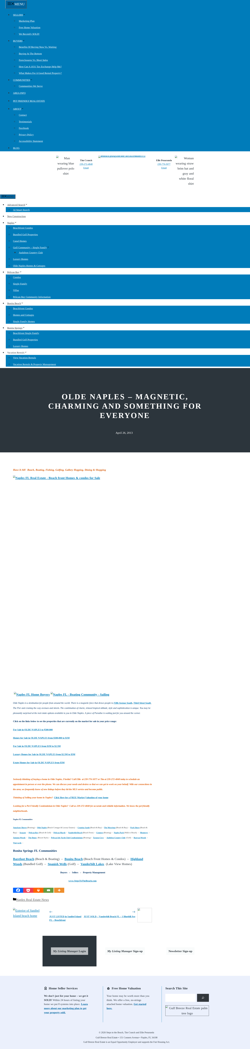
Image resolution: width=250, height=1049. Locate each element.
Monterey (144, 833)
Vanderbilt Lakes (92, 864)
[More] (59, 890)
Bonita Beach (14, 303)
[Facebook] (18, 890)
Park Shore (135, 827)
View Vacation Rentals (24, 357)
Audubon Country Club (31, 252)
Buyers (17, 41)
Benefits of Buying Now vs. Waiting (38, 47)
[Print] (38, 890)
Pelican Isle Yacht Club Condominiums (67, 838)
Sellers (18, 15)
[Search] (203, 998)
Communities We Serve (31, 86)
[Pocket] (28, 890)
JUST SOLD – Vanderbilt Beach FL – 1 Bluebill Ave (109, 916)
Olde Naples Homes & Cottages (29, 265)
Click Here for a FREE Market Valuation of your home (81, 797)
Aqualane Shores (20, 827)
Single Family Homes (24, 321)
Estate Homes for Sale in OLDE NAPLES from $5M (39, 762)
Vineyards (17, 843)
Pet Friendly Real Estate (29, 101)
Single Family (20, 283)
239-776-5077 (163, 164)
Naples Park (119, 833)
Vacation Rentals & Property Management (34, 364)
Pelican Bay (13, 272)
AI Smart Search (21, 210)
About (17, 109)
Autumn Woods (19, 838)
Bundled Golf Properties (25, 234)
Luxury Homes (20, 259)
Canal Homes (20, 241)
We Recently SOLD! (29, 34)
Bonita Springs (14, 328)
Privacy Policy (26, 134)
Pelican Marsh (59, 833)
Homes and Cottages (23, 315)
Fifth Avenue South (123, 703)
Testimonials (25, 121)
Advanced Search (16, 204)
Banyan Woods (140, 838)
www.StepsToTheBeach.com (82, 881)
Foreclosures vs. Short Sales (33, 60)
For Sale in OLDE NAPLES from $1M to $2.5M (37, 746)
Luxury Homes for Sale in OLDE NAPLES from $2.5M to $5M (44, 754)
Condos (17, 277)
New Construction (16, 216)
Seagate (23, 833)
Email (86, 168)
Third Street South (142, 703)
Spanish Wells (57, 864)
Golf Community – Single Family (30, 247)
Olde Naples (42, 827)
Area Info (19, 93)
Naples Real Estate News (32, 899)
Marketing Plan (27, 21)
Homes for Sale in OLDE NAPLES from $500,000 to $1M (41, 738)
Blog (16, 148)
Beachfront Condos (23, 228)
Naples (10, 222)
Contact (23, 115)
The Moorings (110, 827)
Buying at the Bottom (30, 53)
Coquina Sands (84, 827)
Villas (16, 290)
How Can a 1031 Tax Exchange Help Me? (40, 66)
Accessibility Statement (31, 141)
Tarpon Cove (98, 838)
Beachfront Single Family (26, 333)
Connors (99, 833)
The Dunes (32, 838)
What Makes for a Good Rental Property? (40, 73)
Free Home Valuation (29, 27)
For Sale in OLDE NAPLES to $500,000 (33, 729)
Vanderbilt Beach (75, 833)
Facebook (24, 128)
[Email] (48, 890)
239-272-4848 (86, 164)
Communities (21, 80)
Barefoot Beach (23, 859)
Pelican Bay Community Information (32, 297)
